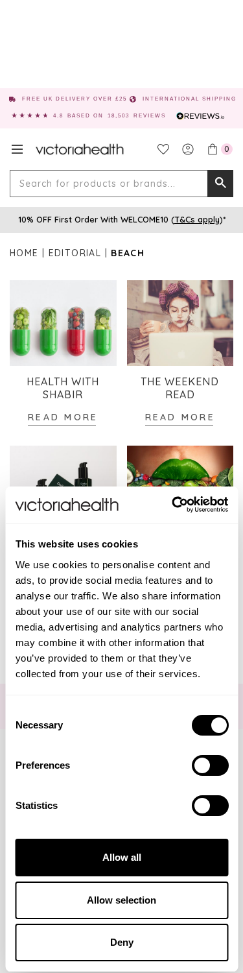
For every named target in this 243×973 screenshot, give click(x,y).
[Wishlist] (163, 149)
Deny (121, 942)
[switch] (209, 765)
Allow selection (121, 900)
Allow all (121, 857)
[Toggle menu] (17, 149)
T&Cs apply (197, 219)
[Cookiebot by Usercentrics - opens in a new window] (173, 504)
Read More (63, 417)
